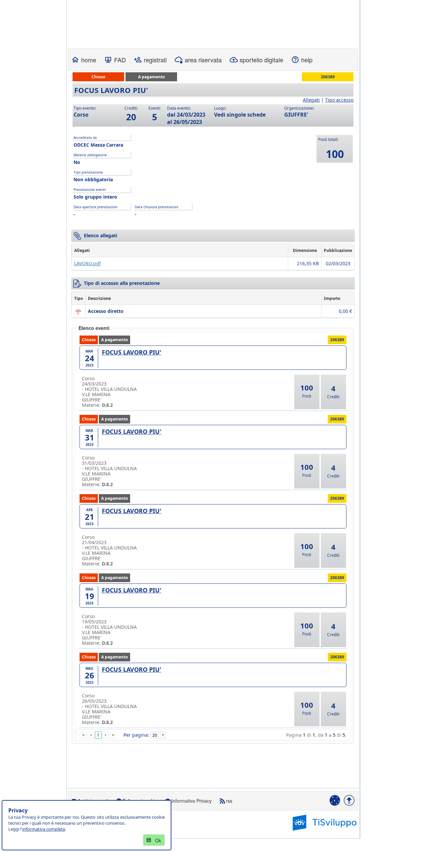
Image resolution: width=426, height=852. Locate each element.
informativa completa (43, 829)
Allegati (311, 100)
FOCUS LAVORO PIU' (131, 352)
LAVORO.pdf (87, 263)
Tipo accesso (339, 100)
